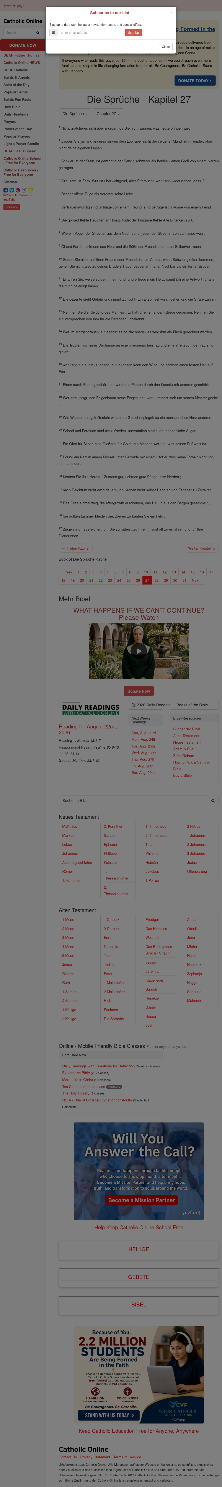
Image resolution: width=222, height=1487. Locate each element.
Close (166, 46)
